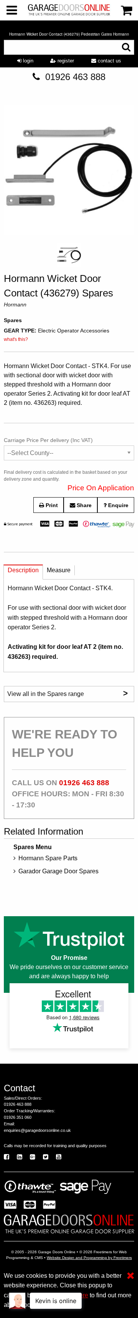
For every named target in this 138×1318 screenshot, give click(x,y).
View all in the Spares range (67, 693)
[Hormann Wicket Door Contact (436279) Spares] (69, 172)
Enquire (117, 505)
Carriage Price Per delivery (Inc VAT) (48, 440)
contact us (108, 61)
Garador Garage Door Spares (58, 871)
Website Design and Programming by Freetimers (89, 1258)
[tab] (23, 572)
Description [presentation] (23, 570)
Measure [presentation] (59, 570)
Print (51, 505)
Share (83, 505)
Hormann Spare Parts (47, 858)
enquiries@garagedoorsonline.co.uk (37, 1130)
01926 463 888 (75, 77)
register (65, 61)
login (27, 61)
